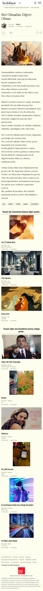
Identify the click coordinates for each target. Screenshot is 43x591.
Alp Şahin (11, 24)
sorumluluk (34, 204)
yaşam (26, 204)
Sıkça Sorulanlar (25, 562)
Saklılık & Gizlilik (30, 560)
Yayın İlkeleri (5, 562)
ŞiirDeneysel (5, 317)
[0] (3, 33)
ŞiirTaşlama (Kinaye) (6, 282)
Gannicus (4, 433)
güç (4, 204)
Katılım (21, 557)
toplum (10, 204)
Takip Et (18, 24)
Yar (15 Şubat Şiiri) (8, 242)
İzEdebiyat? (15, 562)
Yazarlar (15, 557)
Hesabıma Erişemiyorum (9, 560)
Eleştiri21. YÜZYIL (6, 544)
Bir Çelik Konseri (7, 469)
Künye (35, 562)
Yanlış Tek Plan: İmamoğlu (10, 362)
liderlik (18, 204)
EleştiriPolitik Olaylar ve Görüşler (8, 365)
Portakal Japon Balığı (9, 541)
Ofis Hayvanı (6, 278)
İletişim (28, 557)
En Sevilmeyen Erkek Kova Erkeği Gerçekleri (17, 505)
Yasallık (21, 560)
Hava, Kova (5, 314)
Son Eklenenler (6, 557)
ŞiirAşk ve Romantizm (6, 246)
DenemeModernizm (6, 509)
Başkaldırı (11, 26)
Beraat (3, 398)
